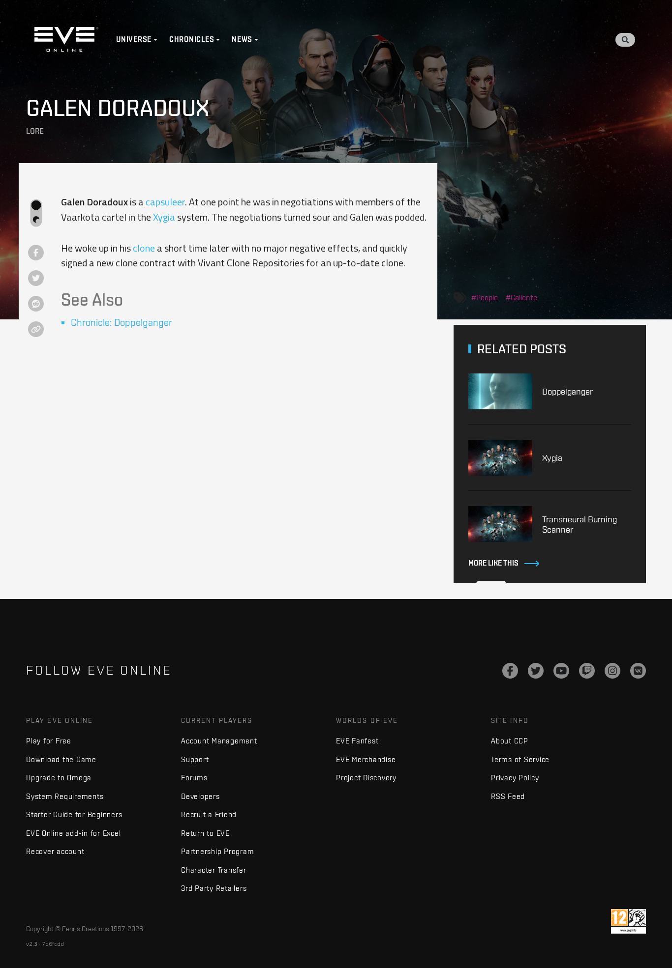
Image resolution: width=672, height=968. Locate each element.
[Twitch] (587, 671)
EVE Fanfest (357, 741)
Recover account (55, 851)
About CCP (509, 741)
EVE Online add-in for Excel (73, 833)
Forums (194, 777)
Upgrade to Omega (59, 777)
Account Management (219, 741)
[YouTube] (561, 671)
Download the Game (61, 759)
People (487, 297)
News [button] (242, 39)
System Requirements (64, 796)
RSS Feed (508, 796)
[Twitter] (536, 671)
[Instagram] (612, 671)
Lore (35, 131)
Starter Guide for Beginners (74, 814)
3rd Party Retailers (213, 888)
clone (144, 248)
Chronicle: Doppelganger (121, 322)
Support (195, 759)
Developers (200, 796)
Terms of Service (520, 759)
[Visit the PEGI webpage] (628, 921)
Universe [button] (134, 39)
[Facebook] (510, 671)
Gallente (524, 297)
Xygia (164, 217)
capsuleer (165, 201)
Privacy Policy (515, 777)
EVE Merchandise (366, 759)
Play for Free (48, 741)
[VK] (638, 671)
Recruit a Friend (209, 814)
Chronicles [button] (191, 39)
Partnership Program (217, 851)
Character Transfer (213, 870)
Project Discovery (366, 777)
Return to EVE (205, 833)
